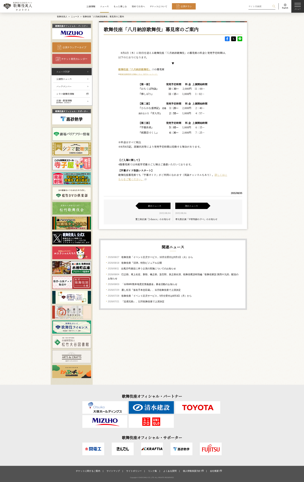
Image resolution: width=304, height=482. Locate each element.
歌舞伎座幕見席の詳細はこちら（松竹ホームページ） (139, 74)
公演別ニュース (64, 78)
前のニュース (154, 205)
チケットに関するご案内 (88, 471)
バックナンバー (64, 86)
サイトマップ (113, 471)
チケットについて (158, 6)
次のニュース (191, 205)
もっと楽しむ (120, 6)
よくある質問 (170, 471)
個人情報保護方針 (192, 471)
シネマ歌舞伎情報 (65, 93)
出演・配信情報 (64, 101)
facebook (227, 38)
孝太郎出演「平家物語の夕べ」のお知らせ (196, 219)
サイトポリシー (134, 471)
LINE (240, 38)
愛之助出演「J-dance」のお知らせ (153, 219)
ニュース (104, 6)
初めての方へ (138, 6)
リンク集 (152, 471)
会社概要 (214, 471)
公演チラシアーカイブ (74, 47)
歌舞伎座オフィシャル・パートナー (71, 25)
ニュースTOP (63, 71)
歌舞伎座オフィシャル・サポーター (71, 111)
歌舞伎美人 (62, 16)
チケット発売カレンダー (74, 59)
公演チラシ (186, 6)
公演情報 (90, 6)
